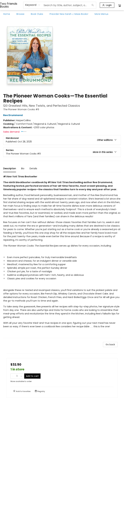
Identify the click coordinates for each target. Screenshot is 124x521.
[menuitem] (6, 14)
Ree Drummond (13, 115)
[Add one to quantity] (21, 376)
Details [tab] (33, 168)
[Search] (92, 5)
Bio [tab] (22, 168)
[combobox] (32, 5)
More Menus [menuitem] (101, 14)
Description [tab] (9, 168)
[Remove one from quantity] (13, 376)
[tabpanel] (62, 256)
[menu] (62, 14)
